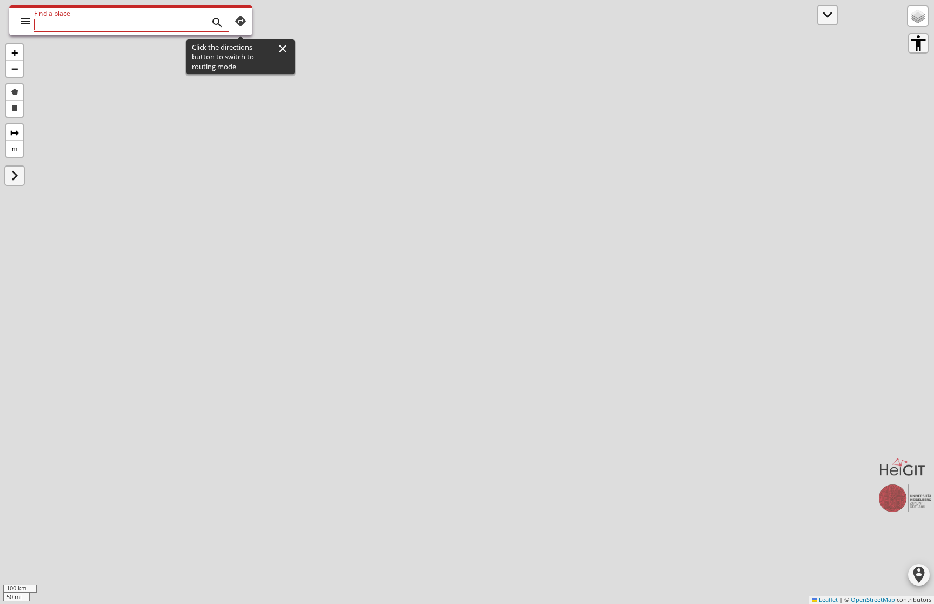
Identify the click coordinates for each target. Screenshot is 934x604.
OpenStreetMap (873, 599)
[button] (14, 52)
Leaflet (827, 599)
